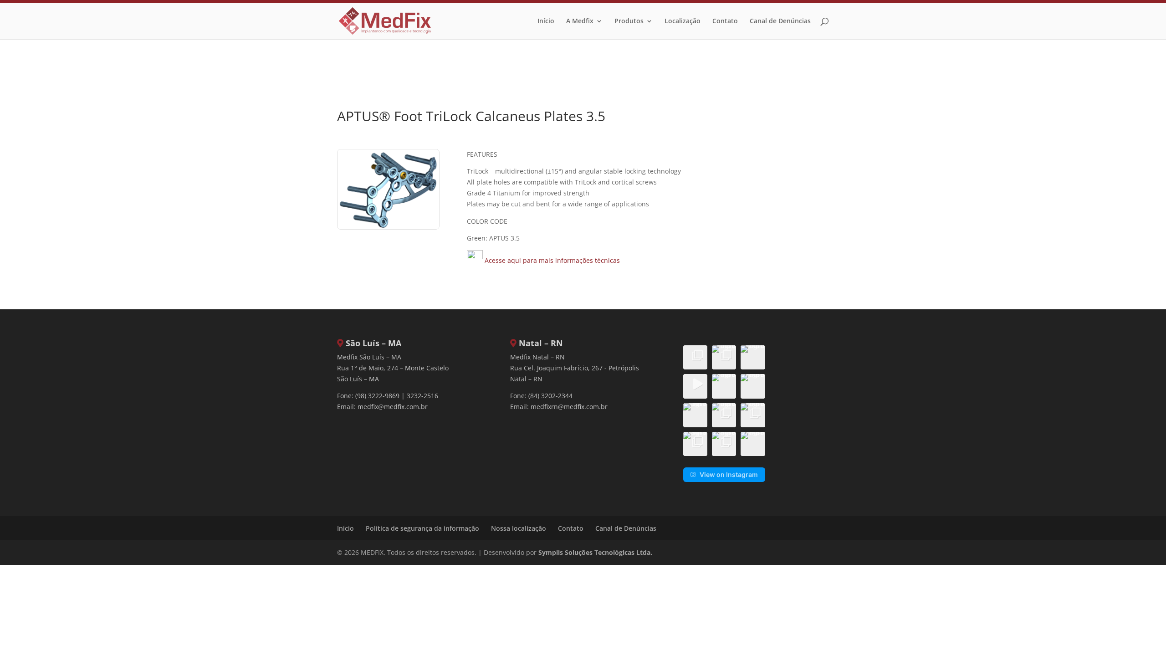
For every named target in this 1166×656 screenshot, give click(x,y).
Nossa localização (518, 528)
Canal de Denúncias (780, 21)
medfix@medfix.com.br (393, 406)
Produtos (629, 21)
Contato (725, 21)
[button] (695, 357)
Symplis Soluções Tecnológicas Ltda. (595, 552)
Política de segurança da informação (422, 528)
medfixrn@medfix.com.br (569, 406)
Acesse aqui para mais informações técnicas (551, 260)
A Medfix (579, 21)
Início (545, 21)
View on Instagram (729, 474)
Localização (683, 21)
